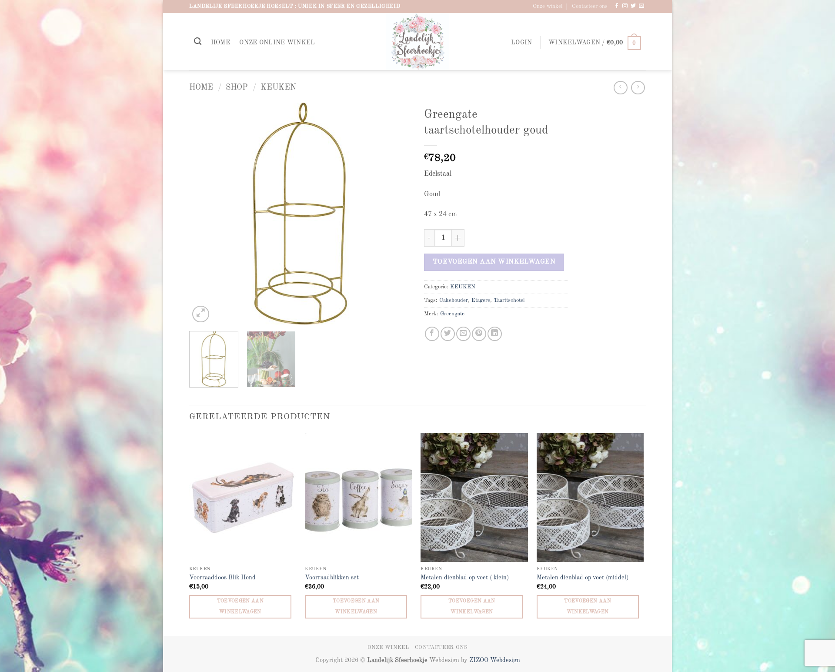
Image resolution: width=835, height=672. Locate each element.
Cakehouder (453, 300)
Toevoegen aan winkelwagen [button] (240, 606)
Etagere (480, 300)
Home (220, 43)
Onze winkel (547, 6)
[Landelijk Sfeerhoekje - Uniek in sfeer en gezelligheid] (418, 41)
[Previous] (204, 213)
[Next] (396, 213)
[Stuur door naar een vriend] (463, 334)
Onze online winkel (277, 43)
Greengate (452, 314)
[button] (521, 43)
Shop (237, 87)
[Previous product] (638, 87)
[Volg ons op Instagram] (625, 6)
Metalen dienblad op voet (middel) (582, 578)
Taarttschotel (509, 300)
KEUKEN (278, 87)
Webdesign (505, 660)
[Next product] (620, 87)
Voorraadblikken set (332, 578)
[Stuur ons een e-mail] (641, 6)
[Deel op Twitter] (448, 334)
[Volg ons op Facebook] (616, 6)
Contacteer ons (590, 6)
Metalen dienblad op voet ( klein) (465, 578)
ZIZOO (479, 660)
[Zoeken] (197, 41)
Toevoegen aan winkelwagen (494, 261)
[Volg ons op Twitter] (633, 6)
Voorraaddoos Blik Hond (222, 578)
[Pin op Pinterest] (479, 334)
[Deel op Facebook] (432, 334)
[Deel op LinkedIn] (495, 334)
